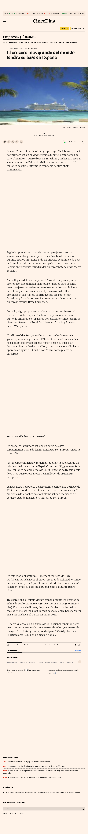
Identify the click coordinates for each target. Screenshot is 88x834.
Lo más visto (8, 787)
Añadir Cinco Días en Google (75, 142)
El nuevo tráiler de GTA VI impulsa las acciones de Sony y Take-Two (34, 778)
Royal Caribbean (12, 662)
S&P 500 (21, 13)
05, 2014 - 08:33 (46, 136)
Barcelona (23, 662)
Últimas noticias (71, 43)
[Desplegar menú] (4, 21)
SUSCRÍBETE (64, 28)
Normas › (78, 651)
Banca (5, 43)
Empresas (40, 662)
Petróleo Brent (38, 13)
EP (44, 133)
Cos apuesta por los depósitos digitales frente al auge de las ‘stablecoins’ (37, 766)
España (61, 662)
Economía (69, 662)
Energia (27, 43)
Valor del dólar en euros (77, 13)
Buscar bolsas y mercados (14, 802)
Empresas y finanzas (19, 37)
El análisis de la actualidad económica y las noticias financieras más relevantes (36, 645)
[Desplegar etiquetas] (79, 661)
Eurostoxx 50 (57, 13)
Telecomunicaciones (16, 43)
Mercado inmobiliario (49, 43)
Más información (12, 673)
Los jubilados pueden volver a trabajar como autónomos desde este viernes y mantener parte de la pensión (42, 792)
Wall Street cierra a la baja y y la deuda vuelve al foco (29, 762)
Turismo (61, 43)
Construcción (36, 43)
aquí (54, 673)
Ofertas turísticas (51, 662)
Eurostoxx (13, 813)
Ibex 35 (6, 13)
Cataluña (32, 662)
